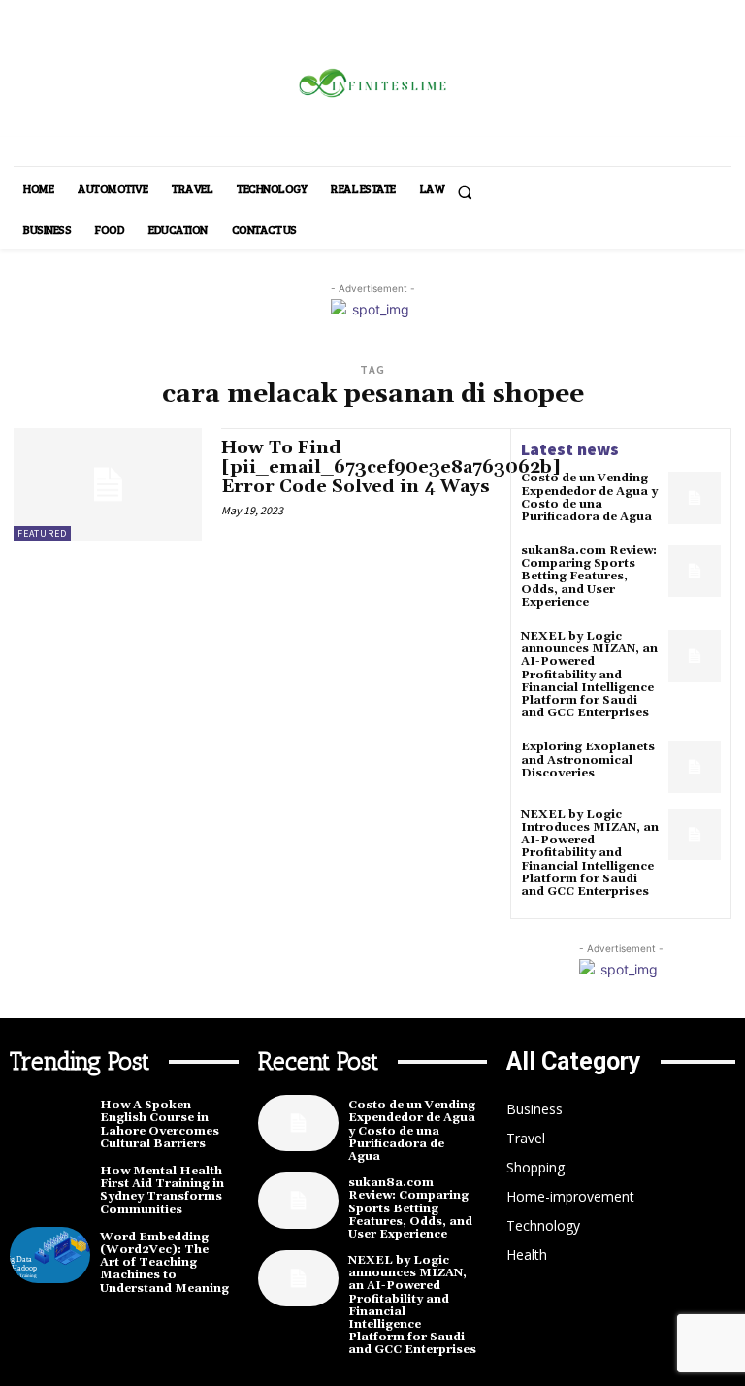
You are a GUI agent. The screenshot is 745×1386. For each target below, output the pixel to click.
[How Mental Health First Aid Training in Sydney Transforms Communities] (50, 1189)
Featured (42, 533)
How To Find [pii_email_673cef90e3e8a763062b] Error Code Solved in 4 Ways (391, 467)
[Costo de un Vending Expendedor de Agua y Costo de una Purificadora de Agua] (694, 498)
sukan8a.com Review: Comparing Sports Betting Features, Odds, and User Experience (589, 577)
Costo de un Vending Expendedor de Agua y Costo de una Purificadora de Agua (589, 497)
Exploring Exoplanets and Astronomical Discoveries (588, 759)
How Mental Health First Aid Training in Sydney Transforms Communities (162, 1190)
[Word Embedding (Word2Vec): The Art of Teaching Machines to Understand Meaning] (50, 1255)
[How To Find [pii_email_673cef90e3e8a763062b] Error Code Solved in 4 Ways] (108, 484)
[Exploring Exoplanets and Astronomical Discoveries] (694, 767)
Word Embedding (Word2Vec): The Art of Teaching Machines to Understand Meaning (164, 1263)
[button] (464, 192)
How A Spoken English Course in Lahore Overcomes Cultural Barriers (159, 1124)
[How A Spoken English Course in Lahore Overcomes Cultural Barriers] (50, 1123)
